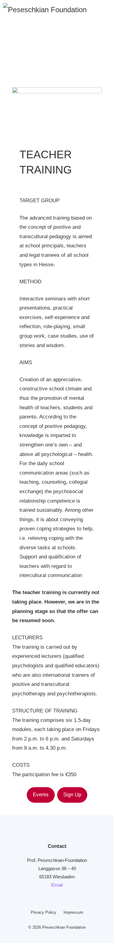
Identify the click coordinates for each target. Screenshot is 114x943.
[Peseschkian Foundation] (45, 9)
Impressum (73, 912)
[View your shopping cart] (102, 9)
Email (57, 884)
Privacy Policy (43, 912)
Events (41, 795)
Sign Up (72, 795)
